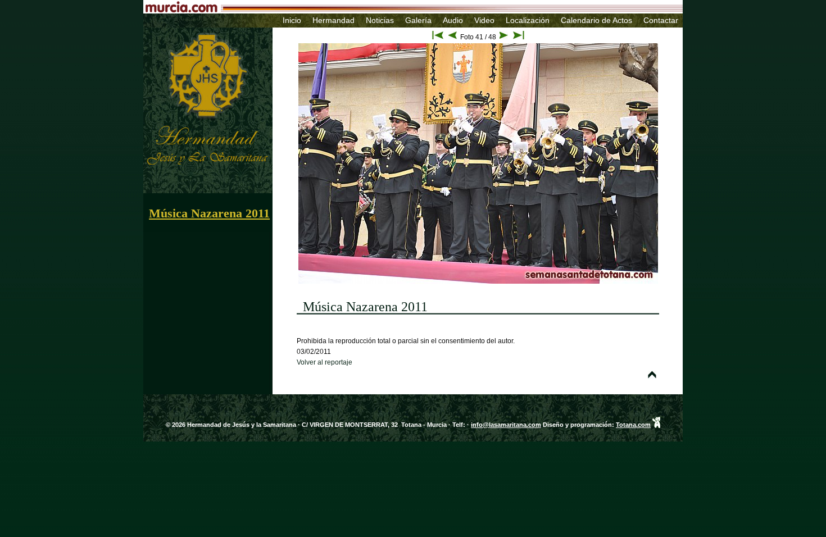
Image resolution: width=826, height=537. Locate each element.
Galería (418, 20)
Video (484, 20)
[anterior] (452, 37)
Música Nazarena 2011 (209, 213)
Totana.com (633, 424)
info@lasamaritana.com (506, 424)
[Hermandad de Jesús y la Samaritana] (190, 30)
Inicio (292, 20)
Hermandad (333, 20)
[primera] (437, 37)
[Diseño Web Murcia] (656, 424)
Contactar (660, 20)
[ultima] (518, 37)
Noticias (380, 20)
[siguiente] (504, 37)
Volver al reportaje (324, 362)
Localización (528, 20)
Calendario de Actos (596, 20)
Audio (453, 20)
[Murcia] (359, 9)
